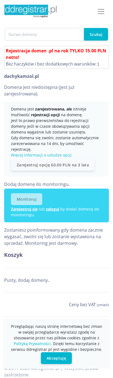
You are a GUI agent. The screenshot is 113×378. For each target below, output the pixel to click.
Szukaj (96, 34)
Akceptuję (56, 358)
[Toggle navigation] (101, 11)
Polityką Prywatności (32, 343)
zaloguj (52, 209)
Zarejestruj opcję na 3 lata (53, 164)
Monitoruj (26, 199)
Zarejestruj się (24, 209)
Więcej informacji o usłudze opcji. (42, 155)
